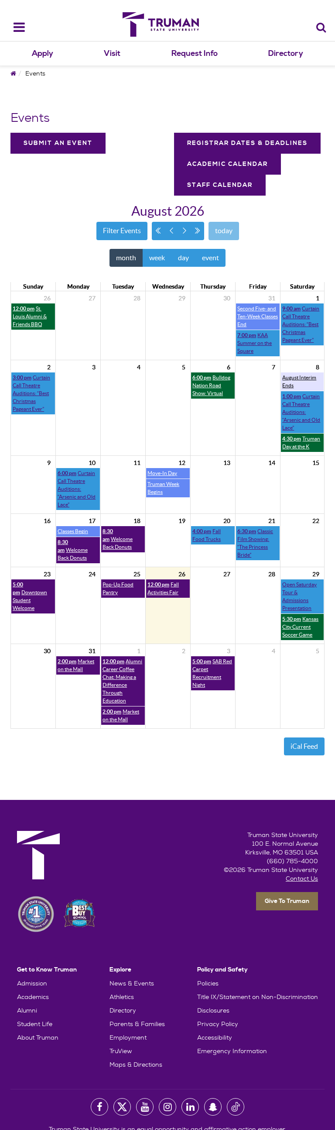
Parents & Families (137, 1024)
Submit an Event (58, 143)
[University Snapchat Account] (213, 1107)
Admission (32, 983)
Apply (42, 53)
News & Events (131, 983)
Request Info (194, 53)
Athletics (121, 997)
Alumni (27, 1010)
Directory (285, 53)
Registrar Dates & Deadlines (247, 143)
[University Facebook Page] (99, 1107)
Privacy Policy (217, 1024)
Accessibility (214, 1037)
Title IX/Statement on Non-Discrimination (257, 997)
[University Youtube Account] (145, 1107)
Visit (112, 53)
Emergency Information (232, 1051)
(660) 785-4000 (292, 861)
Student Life (34, 1024)
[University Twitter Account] (122, 1107)
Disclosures (213, 1010)
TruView (120, 1051)
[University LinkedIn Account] (190, 1107)
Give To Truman (287, 901)
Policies (208, 983)
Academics (33, 997)
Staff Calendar (220, 185)
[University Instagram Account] (167, 1107)
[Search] (321, 27)
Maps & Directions (135, 1064)
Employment (128, 1037)
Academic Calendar (227, 164)
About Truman (37, 1037)
